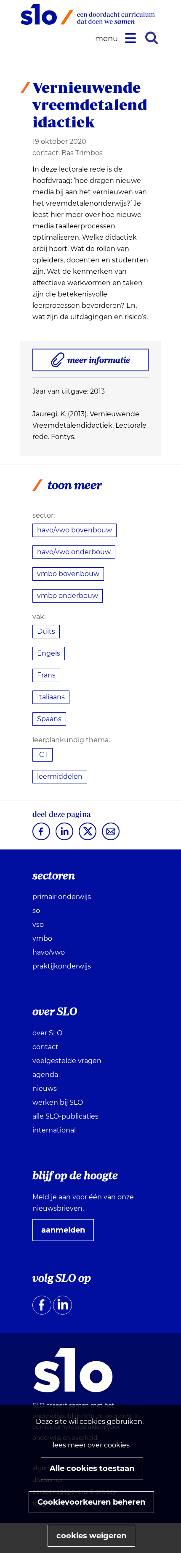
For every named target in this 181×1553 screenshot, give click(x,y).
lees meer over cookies (91, 1445)
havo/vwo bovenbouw (74, 530)
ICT (42, 755)
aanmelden (66, 1233)
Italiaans (51, 697)
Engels (48, 653)
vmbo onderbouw (67, 596)
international (54, 1130)
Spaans (49, 719)
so (36, 911)
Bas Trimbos (82, 153)
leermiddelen (60, 776)
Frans (46, 675)
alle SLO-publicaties (65, 1116)
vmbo (42, 938)
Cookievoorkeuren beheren (91, 1502)
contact (45, 1047)
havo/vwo (48, 952)
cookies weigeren (91, 1535)
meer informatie (101, 363)
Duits (46, 631)
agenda (45, 1075)
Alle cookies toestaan (92, 1468)
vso (38, 925)
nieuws (44, 1089)
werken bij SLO (57, 1102)
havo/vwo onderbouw (74, 552)
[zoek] (151, 38)
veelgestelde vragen (66, 1061)
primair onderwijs (61, 897)
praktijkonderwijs (61, 966)
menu (107, 39)
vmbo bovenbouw (68, 574)
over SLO (47, 1033)
